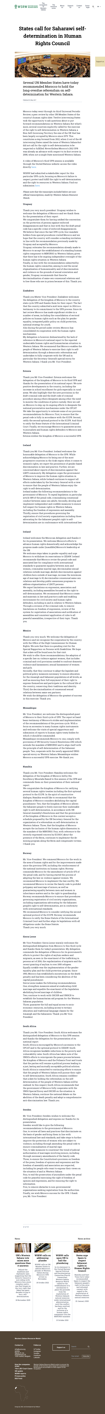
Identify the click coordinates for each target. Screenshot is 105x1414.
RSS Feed (18, 1378)
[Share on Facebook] (24, 1227)
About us (62, 6)
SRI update (19, 1371)
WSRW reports (20, 1374)
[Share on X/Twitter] (26, 1227)
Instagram (37, 1351)
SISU (22, 1406)
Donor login (87, 6)
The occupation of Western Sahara (43, 6)
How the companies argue (22, 1365)
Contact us (79, 6)
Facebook (37, 1355)
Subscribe (86, 1356)
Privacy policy (20, 1376)
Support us (100, 62)
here (33, 167)
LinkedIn (37, 1357)
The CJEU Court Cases (24, 1369)
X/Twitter (37, 1349)
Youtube (36, 1353)
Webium (37, 1406)
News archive (84, 1239)
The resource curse (53, 6)
